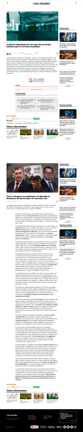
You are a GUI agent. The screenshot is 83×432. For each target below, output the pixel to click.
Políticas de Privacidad (32, 419)
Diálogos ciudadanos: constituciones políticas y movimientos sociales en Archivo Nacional (25, 137)
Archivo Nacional (10, 123)
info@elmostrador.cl (15, 419)
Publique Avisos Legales (47, 417)
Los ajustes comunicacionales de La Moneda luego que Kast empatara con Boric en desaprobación (28, 101)
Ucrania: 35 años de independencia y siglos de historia (67, 63)
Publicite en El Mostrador (47, 415)
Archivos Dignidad (18, 123)
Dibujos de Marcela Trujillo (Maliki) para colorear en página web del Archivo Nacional (12, 137)
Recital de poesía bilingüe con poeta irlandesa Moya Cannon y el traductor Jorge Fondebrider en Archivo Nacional (52, 137)
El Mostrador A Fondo (27, 123)
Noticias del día (66, 105)
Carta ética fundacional (32, 416)
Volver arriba (8, 426)
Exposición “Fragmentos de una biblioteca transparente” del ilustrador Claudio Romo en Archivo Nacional (38, 137)
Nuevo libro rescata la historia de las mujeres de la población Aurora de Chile (67, 123)
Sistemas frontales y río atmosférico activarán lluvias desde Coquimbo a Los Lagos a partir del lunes (47, 107)
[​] (16, 54)
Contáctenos (45, 418)
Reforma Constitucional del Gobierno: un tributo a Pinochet (68, 45)
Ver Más (67, 85)
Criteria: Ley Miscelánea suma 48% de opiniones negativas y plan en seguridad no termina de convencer (67, 80)
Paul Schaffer (35, 123)
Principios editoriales (31, 417)
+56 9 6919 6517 (9, 419)
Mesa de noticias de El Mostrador (14, 201)
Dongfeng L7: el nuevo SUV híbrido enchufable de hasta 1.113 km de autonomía (47, 101)
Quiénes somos (30, 415)
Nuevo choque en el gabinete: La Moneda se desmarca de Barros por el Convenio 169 (28, 107)
